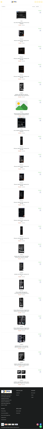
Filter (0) (3, 6)
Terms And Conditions (4, 413)
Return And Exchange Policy (5, 415)
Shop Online (18, 413)
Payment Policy (3, 419)
